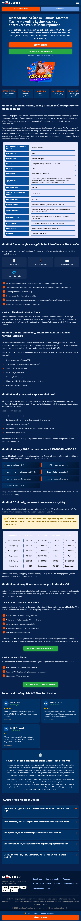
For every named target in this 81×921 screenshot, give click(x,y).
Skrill (23, 887)
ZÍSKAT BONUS (40, 917)
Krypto (14, 891)
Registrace (37, 879)
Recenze (66, 879)
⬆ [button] (77, 910)
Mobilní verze (38, 888)
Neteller (6, 891)
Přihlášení (60, 9)
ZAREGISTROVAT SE (21, 9)
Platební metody (71, 884)
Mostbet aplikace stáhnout (41, 648)
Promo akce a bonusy (42, 884)
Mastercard (14, 887)
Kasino (57, 884)
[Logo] (11, 2)
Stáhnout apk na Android (40, 51)
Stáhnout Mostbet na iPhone (40, 684)
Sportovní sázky (52, 879)
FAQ (49, 888)
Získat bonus (40, 45)
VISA (5, 887)
